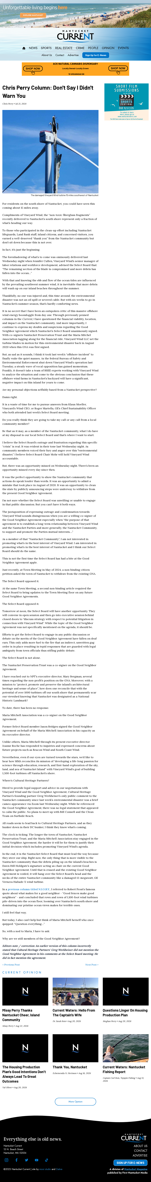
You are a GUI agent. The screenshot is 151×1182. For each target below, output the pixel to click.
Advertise (73, 55)
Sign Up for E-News (95, 55)
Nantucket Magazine (135, 1169)
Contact (59, 55)
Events (123, 48)
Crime (80, 48)
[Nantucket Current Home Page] (75, 36)
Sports (46, 48)
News (33, 48)
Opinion (108, 48)
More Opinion (75, 1101)
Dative (59, 1169)
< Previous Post (11, 964)
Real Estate (63, 48)
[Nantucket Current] (130, 1138)
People (93, 48)
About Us (47, 55)
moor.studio (45, 1169)
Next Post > (92, 964)
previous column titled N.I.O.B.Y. (29, 889)
